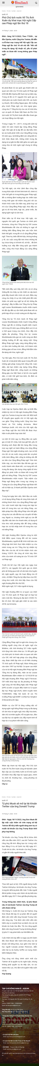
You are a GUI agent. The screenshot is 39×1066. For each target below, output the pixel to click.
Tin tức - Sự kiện (11, 11)
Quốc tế (19, 11)
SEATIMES (6, 1047)
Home (4, 11)
